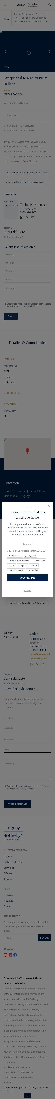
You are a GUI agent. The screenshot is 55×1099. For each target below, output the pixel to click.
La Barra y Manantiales (19, 560)
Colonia (34, 565)
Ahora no (27, 590)
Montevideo (33, 570)
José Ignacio (30, 555)
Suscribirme (27, 577)
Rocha (11, 565)
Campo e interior (16, 570)
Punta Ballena (39, 560)
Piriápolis (22, 565)
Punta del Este (15, 555)
